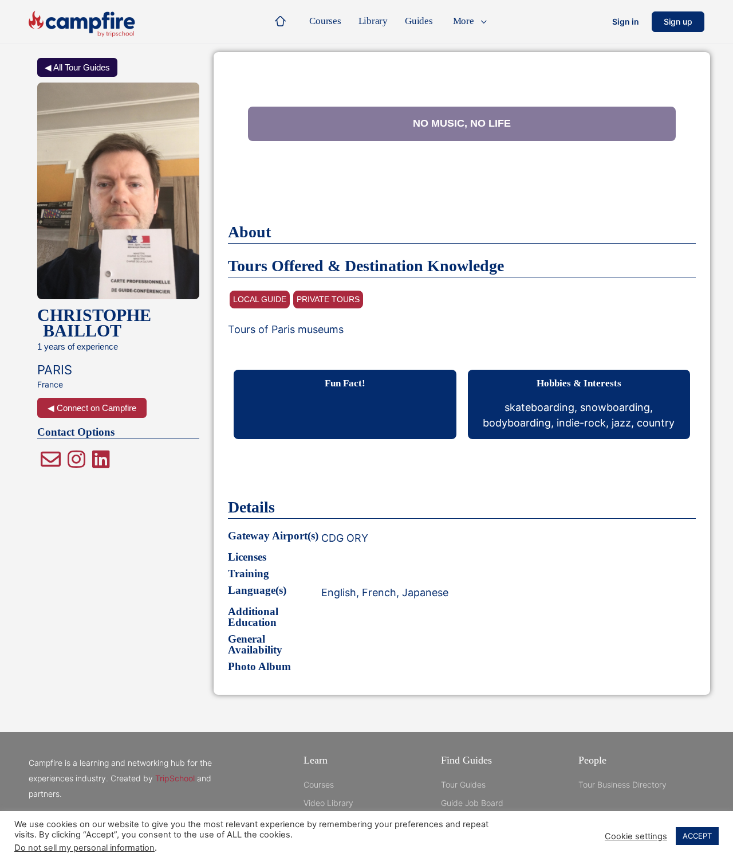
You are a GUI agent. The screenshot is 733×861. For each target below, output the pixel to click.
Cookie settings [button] (636, 836)
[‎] (283, 22)
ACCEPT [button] (697, 835)
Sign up (678, 21)
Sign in (625, 21)
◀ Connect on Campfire (92, 408)
